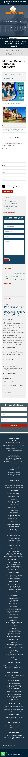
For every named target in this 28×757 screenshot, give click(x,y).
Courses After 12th (14, 605)
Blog (5, 200)
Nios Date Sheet (14, 498)
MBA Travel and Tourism (14, 693)
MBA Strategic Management (14, 584)
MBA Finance (15, 689)
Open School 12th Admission (14, 474)
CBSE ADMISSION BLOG (9, 201)
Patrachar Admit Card (14, 559)
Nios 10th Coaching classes (14, 538)
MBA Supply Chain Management (14, 575)
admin (6, 74)
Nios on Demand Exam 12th (14, 520)
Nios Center (14, 529)
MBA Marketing (14, 699)
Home (7, 49)
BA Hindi (14, 619)
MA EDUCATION (14, 639)
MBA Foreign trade (14, 581)
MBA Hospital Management (15, 686)
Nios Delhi (14, 523)
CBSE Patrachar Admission (14, 456)
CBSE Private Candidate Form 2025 (14, 554)
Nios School (14, 530)
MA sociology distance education (14, 636)
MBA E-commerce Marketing (14, 580)
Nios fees (14, 527)
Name (3, 165)
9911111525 (16, 1)
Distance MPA (14, 642)
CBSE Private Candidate (14, 551)
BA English (14, 623)
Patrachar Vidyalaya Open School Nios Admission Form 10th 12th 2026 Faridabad (15, 316)
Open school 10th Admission (14, 472)
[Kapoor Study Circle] (14, 11)
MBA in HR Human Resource (14, 685)
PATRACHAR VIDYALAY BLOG (11, 206)
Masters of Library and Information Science (14, 638)
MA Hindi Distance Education (14, 633)
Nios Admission (14, 491)
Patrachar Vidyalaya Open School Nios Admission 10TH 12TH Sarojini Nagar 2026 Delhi (14, 305)
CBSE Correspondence (14, 557)
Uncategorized (7, 208)
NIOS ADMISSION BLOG (9, 205)
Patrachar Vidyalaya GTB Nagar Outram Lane (14, 447)
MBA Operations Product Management (14, 700)
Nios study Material (14, 510)
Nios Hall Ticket (14, 521)
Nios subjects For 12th (14, 509)
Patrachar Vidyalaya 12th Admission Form (14, 443)
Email (3, 172)
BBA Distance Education (14, 612)
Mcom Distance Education (14, 630)
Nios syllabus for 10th (14, 502)
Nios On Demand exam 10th (14, 518)
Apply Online (13, 750)
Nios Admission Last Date (14, 505)
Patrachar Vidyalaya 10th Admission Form (14, 442)
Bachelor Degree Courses (14, 597)
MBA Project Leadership (14, 587)
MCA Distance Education (14, 645)
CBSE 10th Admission (14, 547)
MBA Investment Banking (14, 586)
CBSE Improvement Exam (14, 564)
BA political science (14, 628)
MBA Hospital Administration (14, 691)
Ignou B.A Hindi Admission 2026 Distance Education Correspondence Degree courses (16, 50)
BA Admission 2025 (14, 606)
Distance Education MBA (14, 682)
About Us (7, 750)
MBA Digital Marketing (15, 578)
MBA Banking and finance (14, 683)
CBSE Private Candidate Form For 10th (14, 556)
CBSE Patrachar (14, 463)
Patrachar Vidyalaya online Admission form (14, 445)
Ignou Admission (14, 603)
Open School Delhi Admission (14, 471)
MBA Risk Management (14, 591)
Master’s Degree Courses (14, 598)
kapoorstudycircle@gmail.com (14, 659)
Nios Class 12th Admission (14, 494)
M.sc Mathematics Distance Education (14, 644)
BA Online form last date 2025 (14, 609)
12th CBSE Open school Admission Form (14, 487)
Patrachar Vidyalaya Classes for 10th (14, 448)
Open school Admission (14, 469)
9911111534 (23, 1)
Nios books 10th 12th (14, 501)
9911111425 (9, 1)
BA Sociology (14, 625)
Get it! (6, 260)
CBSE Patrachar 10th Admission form (14, 459)
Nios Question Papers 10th (14, 526)
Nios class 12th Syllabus (14, 504)
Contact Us (19, 750)
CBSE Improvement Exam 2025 (14, 566)
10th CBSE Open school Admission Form (14, 485)
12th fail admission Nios (14, 537)
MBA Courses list (14, 600)
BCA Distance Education (14, 614)
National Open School (14, 475)
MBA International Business (15, 696)
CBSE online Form (14, 548)
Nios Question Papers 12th (14, 524)
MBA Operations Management (14, 694)
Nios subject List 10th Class (14, 507)
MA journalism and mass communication (14, 647)
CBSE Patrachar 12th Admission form (14, 458)
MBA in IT (14, 697)
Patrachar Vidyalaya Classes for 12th (14, 450)
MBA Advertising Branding (15, 576)
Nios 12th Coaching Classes (14, 540)
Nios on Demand (14, 516)
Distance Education (14, 595)
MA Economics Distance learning (14, 634)
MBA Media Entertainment (14, 583)
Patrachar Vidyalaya (14, 440)
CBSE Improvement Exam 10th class (14, 567)
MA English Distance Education (14, 631)
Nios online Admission (14, 496)
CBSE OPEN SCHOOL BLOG (10, 203)
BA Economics (14, 627)
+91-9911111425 (14, 657)
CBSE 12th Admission (14, 550)
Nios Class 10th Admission (14, 493)
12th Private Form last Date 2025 (14, 553)
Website (4, 179)
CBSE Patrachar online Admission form (14, 461)
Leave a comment (9, 78)
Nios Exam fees (14, 499)
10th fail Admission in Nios (14, 535)
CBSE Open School (14, 484)
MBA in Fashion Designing (14, 688)
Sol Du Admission (14, 601)
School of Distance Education (14, 608)
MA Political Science (14, 641)
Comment (4, 148)
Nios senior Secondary (14, 512)
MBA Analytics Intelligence (15, 589)
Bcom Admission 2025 (14, 617)
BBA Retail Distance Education (14, 611)
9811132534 (7, 3)
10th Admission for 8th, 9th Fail (14, 545)
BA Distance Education (14, 615)
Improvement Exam (14, 569)
